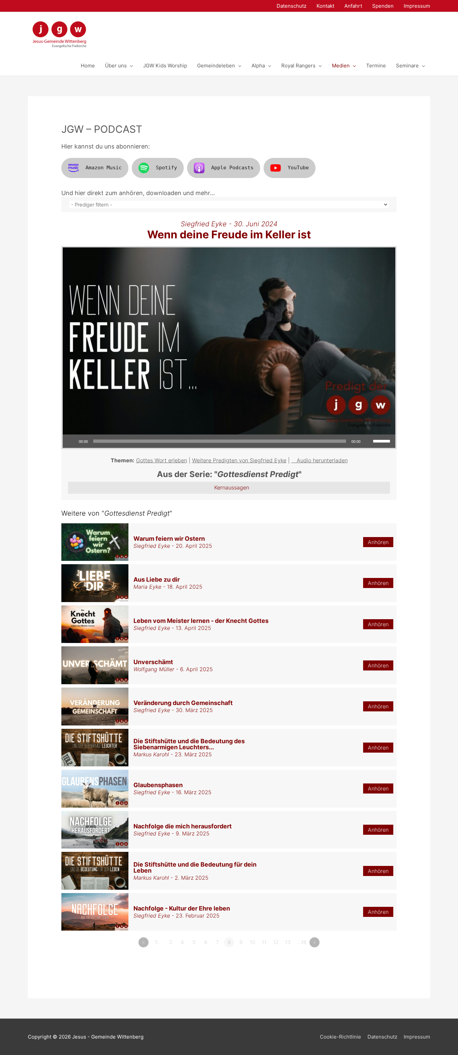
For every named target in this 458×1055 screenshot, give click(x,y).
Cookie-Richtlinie (340, 1037)
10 (252, 942)
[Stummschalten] (367, 441)
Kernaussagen (231, 487)
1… (158, 942)
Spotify (166, 168)
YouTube (298, 168)
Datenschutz (382, 1037)
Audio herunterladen (322, 460)
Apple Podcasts (232, 168)
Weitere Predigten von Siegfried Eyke (239, 460)
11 (264, 942)
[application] (229, 441)
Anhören (378, 542)
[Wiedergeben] (71, 441)
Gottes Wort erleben (161, 460)
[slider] (382, 440)
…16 (301, 942)
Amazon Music (103, 168)
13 (287, 942)
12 (276, 942)
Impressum (417, 1037)
